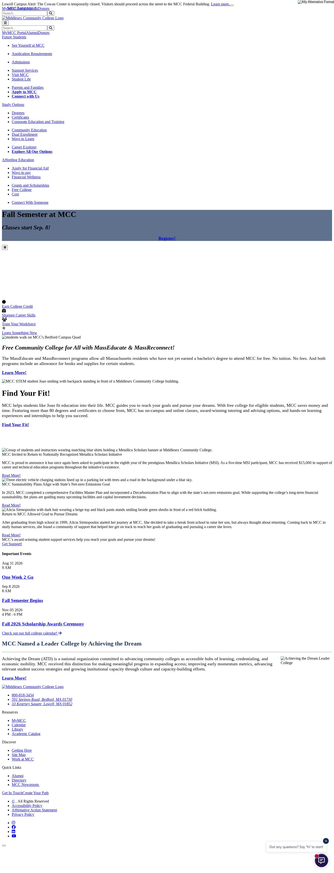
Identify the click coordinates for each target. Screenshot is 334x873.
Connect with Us (25, 96)
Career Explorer (24, 147)
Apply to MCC (24, 92)
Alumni (32, 33)
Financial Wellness (26, 177)
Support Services (25, 70)
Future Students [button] (14, 37)
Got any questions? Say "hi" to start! (296, 847)
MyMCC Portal (14, 33)
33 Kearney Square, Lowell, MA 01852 (42, 704)
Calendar (19, 725)
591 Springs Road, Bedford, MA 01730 (42, 699)
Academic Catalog (26, 734)
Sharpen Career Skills (18, 315)
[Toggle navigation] (5, 22)
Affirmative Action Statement (34, 810)
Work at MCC (23, 759)
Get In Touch (12, 793)
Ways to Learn (23, 139)
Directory (19, 780)
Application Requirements (32, 54)
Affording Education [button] (18, 160)
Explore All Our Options (32, 151)
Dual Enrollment (24, 134)
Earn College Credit (17, 306)
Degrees (18, 113)
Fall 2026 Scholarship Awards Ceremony (43, 623)
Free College (22, 190)
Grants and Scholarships (30, 185)
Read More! (11, 475)
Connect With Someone (30, 202)
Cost (15, 194)
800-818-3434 (23, 695)
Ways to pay (21, 172)
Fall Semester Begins (22, 600)
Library (17, 729)
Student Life (21, 79)
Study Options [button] (13, 104)
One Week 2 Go (17, 577)
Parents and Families (28, 87)
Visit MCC (20, 75)
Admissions (21, 62)
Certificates (20, 117)
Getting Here (22, 750)
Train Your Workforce (19, 324)
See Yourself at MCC (28, 45)
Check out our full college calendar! (30, 633)
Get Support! (12, 544)
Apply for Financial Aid (30, 168)
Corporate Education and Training (38, 122)
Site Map (19, 755)
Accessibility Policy (27, 806)
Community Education (29, 130)
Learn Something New (19, 333)
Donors (43, 8)
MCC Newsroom (26, 784)
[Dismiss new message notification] (326, 841)
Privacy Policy (23, 814)
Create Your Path (35, 793)
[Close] (232, 5)
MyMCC (19, 720)
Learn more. (220, 4)
